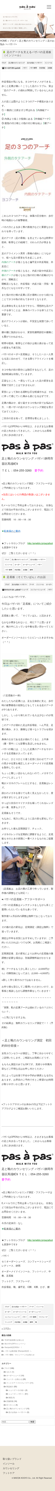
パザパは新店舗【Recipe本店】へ (18, 1351)
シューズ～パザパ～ (16, 1394)
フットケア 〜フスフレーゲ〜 (18, 1382)
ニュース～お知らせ (14, 1379)
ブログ (4, 63)
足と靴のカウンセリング (17, 63)
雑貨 (10, 1397)
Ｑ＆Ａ (8, 1371)
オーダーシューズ (29, 565)
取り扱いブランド (12, 1458)
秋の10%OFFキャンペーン (15, 1343)
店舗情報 (9, 1401)
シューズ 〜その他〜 (17, 1390)
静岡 (31, 570)
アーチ (31, 584)
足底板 (50, 68)
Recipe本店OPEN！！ (13, 1347)
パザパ (39, 565)
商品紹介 (9, 1386)
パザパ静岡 (8, 570)
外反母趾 (42, 68)
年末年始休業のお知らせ (14, 1340)
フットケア (8, 1322)
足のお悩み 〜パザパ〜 (34, 63)
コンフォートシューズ (12, 1317)
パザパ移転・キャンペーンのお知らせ (19, 1354)
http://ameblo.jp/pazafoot (40, 543)
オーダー (18, 565)
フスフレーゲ (43, 1317)
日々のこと (10, 1405)
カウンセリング (11, 1468)
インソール (48, 63)
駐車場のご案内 (12, 1228)
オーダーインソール (19, 1312)
